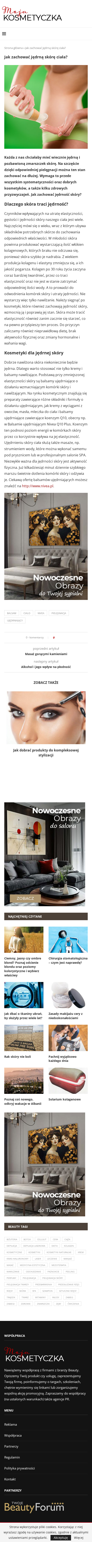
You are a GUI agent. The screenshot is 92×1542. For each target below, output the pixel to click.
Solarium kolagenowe (65, 1099)
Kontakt (10, 1479)
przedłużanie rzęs (68, 1284)
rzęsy (10, 1290)
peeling (70, 1271)
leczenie (52, 1258)
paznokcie (53, 1271)
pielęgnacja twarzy (18, 1284)
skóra (22, 1290)
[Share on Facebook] (59, 638)
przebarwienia (43, 1284)
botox (27, 1239)
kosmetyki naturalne (59, 1252)
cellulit (41, 1239)
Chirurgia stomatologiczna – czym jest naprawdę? (68, 960)
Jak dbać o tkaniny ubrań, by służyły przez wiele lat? (23, 1016)
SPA (34, 1290)
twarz (25, 1297)
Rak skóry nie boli (17, 1057)
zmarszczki (43, 1303)
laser (38, 1258)
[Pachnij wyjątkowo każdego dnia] (68, 1038)
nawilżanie (13, 1271)
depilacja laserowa (34, 1245)
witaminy (40, 1297)
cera (55, 1239)
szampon (47, 1290)
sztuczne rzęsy (68, 1290)
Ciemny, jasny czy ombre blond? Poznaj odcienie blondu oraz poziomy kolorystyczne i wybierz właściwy (22, 966)
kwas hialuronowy (17, 1258)
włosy (55, 1297)
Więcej (78, 1537)
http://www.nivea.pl (37, 486)
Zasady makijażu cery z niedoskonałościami (66, 1016)
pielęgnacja (59, 613)
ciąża (67, 1239)
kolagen (69, 1245)
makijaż (68, 1258)
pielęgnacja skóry (52, 1277)
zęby (58, 1303)
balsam (11, 613)
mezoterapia (59, 1265)
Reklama (10, 1424)
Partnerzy (11, 1446)
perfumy (11, 1277)
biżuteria (12, 1239)
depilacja (12, 1245)
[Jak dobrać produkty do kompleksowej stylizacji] (46, 717)
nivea (41, 613)
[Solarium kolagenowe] (68, 1081)
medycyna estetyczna (32, 1265)
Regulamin (12, 1457)
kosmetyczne (14, 1252)
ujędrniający (15, 620)
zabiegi (11, 1303)
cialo (27, 613)
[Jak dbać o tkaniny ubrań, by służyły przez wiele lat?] (23, 995)
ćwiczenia (73, 1303)
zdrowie (26, 1303)
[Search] (88, 33)
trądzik (11, 1297)
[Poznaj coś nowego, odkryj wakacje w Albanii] (23, 1081)
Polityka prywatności (19, 1468)
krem (81, 1252)
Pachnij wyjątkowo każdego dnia (63, 1059)
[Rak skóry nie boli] (23, 1038)
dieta (55, 1245)
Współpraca (13, 1435)
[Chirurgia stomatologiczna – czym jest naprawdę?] (68, 940)
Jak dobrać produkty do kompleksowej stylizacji (46, 752)
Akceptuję (61, 1538)
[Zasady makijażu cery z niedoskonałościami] (68, 995)
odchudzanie (33, 1271)
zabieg (69, 1297)
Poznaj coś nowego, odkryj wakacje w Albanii (22, 1101)
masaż (10, 1265)
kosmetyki (34, 1252)
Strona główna (13, 48)
